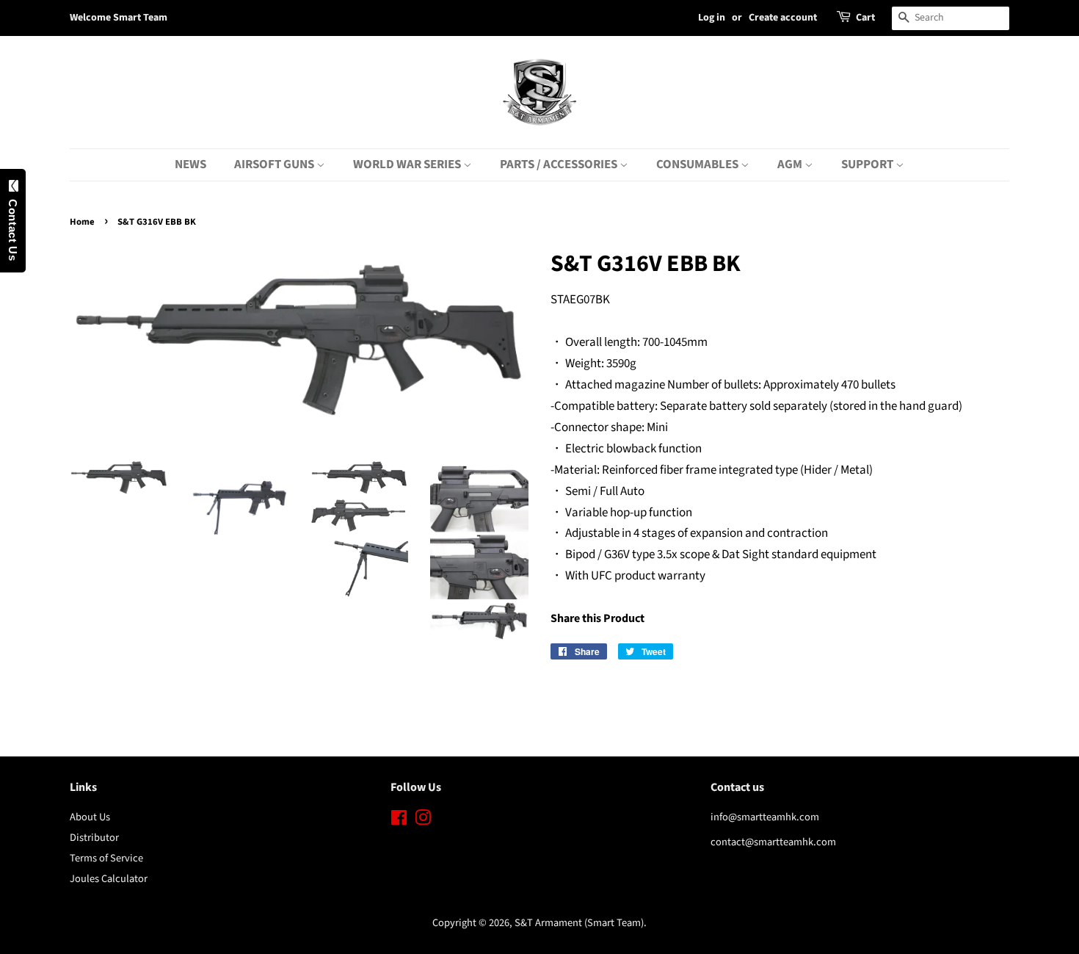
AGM (790, 164)
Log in (711, 17)
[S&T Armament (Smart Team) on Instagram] (423, 820)
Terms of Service (106, 858)
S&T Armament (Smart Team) (579, 922)
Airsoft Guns (275, 164)
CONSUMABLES (698, 164)
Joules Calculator (109, 878)
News (190, 164)
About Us (90, 817)
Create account (783, 17)
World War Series (408, 164)
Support (868, 164)
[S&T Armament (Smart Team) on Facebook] (398, 820)
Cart (865, 17)
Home (82, 221)
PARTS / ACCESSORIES (560, 164)
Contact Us (13, 226)
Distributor (94, 837)
